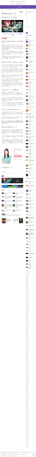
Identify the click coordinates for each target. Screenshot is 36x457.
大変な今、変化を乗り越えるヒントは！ (16, 220)
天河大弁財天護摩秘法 (31, 164)
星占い (12, 215)
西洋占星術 (18, 215)
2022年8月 (27, 347)
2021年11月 (27, 361)
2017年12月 (27, 430)
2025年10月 (27, 290)
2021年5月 (27, 370)
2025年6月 (27, 296)
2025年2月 (27, 302)
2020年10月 (27, 379)
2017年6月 (27, 439)
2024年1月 (27, 322)
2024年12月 (27, 305)
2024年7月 (27, 313)
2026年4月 (27, 281)
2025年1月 (27, 304)
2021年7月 (27, 367)
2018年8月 (27, 418)
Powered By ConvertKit (18, 161)
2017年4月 (27, 442)
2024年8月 (27, 311)
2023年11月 (27, 325)
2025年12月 (27, 287)
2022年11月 (27, 343)
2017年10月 (27, 433)
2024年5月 (27, 316)
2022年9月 (27, 346)
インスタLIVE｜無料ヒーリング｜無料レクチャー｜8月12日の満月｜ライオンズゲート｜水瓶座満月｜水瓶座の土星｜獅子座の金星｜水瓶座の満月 (8, 206)
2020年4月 (27, 388)
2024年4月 (27, 317)
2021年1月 (27, 376)
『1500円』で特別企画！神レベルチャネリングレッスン (31, 103)
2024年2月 (27, 320)
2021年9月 (27, 364)
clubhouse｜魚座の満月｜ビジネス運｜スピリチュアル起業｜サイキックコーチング (19, 201)
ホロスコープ (7, 215)
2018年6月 (27, 421)
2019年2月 (27, 409)
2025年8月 (27, 293)
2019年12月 (27, 394)
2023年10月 (27, 326)
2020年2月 (27, 391)
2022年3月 (27, 355)
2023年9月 (27, 328)
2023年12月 (27, 323)
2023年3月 (27, 337)
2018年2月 (27, 427)
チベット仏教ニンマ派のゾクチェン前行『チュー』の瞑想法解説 (31, 61)
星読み (15, 215)
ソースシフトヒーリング (31, 250)
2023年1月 (27, 340)
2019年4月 (27, 406)
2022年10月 (27, 344)
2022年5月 (27, 352)
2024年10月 (27, 308)
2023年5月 (27, 334)
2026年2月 (27, 284)
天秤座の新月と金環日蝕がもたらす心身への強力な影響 (31, 254)
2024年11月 (27, 307)
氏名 (26, 13)
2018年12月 (27, 412)
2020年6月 (27, 385)
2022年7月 (27, 349)
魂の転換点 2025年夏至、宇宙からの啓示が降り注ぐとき (31, 117)
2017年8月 (27, 436)
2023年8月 (27, 329)
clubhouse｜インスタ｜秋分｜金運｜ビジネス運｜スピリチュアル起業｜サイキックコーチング (8, 201)
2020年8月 (27, 382)
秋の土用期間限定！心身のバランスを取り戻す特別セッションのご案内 (31, 218)
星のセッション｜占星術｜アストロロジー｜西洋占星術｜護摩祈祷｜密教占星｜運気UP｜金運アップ (8, 197)
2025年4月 (27, 299)
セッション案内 (28, 273)
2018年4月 (27, 424)
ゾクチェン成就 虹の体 (31, 53)
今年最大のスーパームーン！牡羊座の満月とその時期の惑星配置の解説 (31, 230)
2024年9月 (27, 310)
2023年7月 (27, 331)
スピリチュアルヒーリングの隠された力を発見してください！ (31, 182)
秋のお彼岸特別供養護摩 (31, 106)
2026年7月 (27, 278)
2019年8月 (27, 400)
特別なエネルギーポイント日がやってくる (9, 220)
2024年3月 (27, 319)
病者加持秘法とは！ (31, 130)
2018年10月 (27, 415)
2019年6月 (27, 403)
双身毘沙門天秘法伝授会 (31, 79)
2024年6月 (27, 314)
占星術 (10, 215)
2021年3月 (27, 373)
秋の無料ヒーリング (31, 109)
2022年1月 (27, 358)
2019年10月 (27, 397)
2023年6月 (27, 332)
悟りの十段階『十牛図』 (31, 72)
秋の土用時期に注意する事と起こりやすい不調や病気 (31, 226)
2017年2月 (27, 445)
